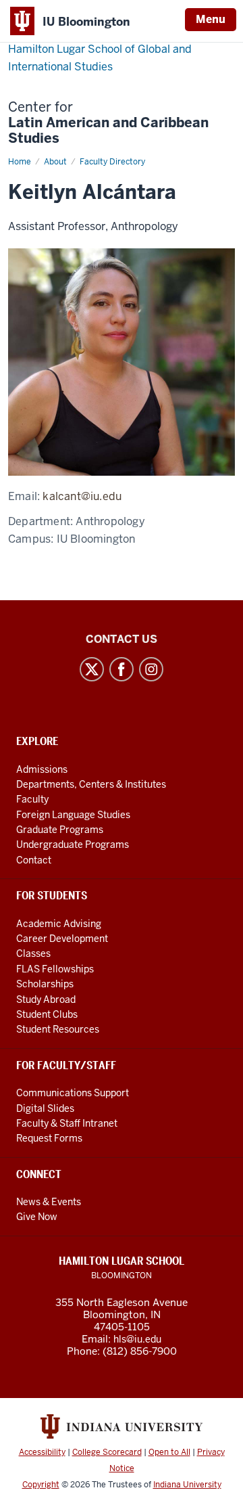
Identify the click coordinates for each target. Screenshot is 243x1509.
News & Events (48, 1202)
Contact (33, 860)
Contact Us (121, 639)
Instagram (151, 669)
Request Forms (49, 1138)
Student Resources (57, 1029)
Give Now (36, 1217)
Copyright (40, 1484)
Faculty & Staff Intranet (66, 1123)
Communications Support (72, 1093)
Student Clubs (47, 1014)
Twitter (92, 669)
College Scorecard (107, 1452)
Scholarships (45, 984)
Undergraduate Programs (72, 844)
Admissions (42, 769)
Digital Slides (45, 1108)
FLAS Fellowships (55, 969)
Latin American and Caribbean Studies (108, 122)
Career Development (62, 938)
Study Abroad (46, 999)
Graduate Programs (59, 830)
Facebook (121, 669)
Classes (33, 953)
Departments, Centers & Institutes (91, 784)
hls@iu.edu (137, 1339)
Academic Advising (58, 924)
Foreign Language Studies (73, 815)
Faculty (32, 799)
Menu (210, 19)
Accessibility (42, 1452)
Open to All (169, 1452)
